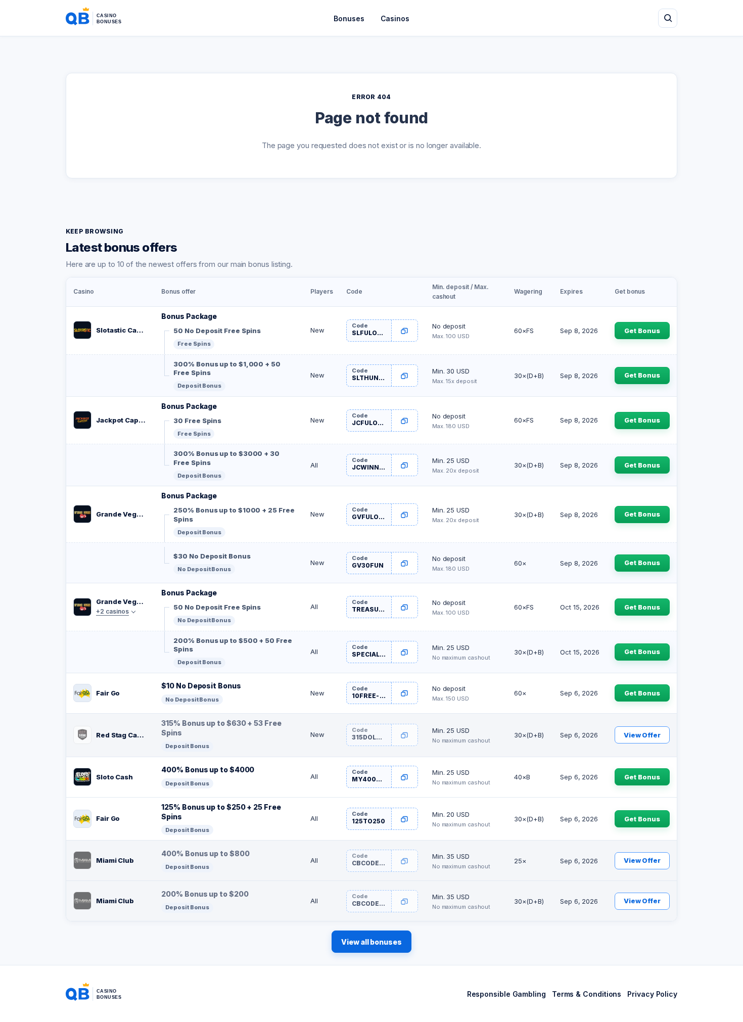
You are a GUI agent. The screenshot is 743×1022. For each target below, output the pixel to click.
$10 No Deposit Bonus (201, 685)
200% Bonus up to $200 (204, 894)
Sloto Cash (114, 777)
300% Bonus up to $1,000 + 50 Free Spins (226, 368)
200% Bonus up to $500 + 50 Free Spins (232, 645)
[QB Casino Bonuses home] (101, 18)
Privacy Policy (652, 994)
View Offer (642, 735)
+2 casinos (112, 611)
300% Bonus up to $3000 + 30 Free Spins (226, 458)
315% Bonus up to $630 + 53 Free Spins (221, 728)
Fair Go (108, 693)
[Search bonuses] (667, 18)
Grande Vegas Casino (121, 514)
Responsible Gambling (506, 994)
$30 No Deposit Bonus (211, 556)
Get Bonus (642, 331)
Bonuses (349, 18)
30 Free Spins (197, 420)
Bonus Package (189, 316)
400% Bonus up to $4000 (207, 769)
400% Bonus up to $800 (205, 853)
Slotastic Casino (121, 330)
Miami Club (115, 860)
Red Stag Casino (121, 735)
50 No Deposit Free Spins (217, 331)
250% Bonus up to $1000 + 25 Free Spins (233, 514)
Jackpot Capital (121, 420)
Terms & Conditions (586, 994)
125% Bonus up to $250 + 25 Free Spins (221, 812)
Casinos (395, 18)
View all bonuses (371, 942)
